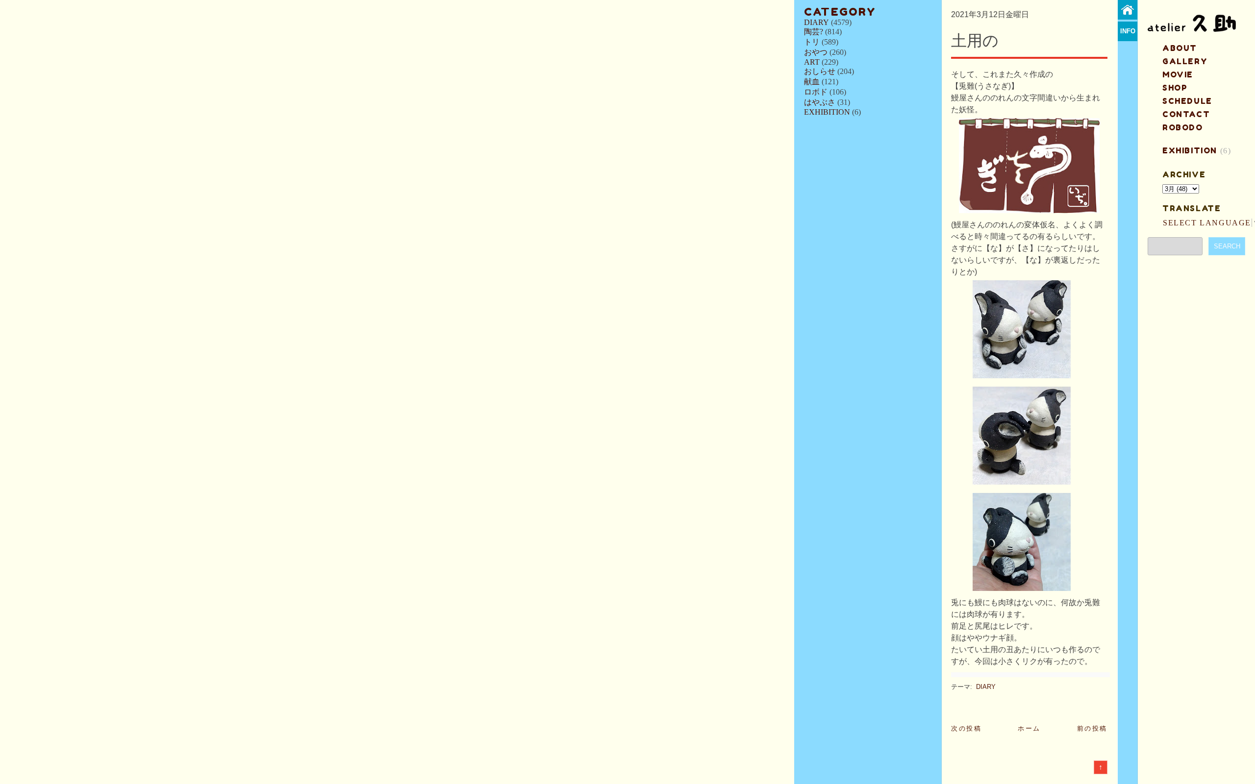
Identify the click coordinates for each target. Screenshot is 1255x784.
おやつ (816, 52)
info (1127, 31)
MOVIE (1177, 74)
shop (1174, 88)
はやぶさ (819, 102)
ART (812, 62)
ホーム (1029, 728)
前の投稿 (1092, 728)
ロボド (816, 92)
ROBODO (1182, 127)
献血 (812, 81)
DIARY (816, 22)
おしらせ (819, 71)
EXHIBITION (827, 112)
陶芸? (813, 31)
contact (1186, 114)
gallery (1184, 61)
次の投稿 (966, 728)
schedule (1187, 101)
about (1179, 48)
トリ (812, 42)
